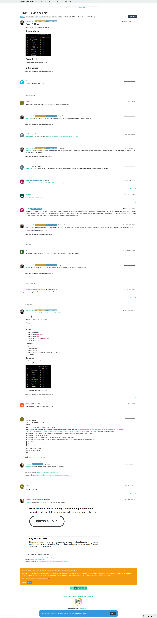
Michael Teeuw (85, 608)
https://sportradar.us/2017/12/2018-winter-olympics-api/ (62, 136)
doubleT (28, 180)
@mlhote (47, 464)
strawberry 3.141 (30, 21)
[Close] (135, 570)
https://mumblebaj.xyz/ (40, 474)
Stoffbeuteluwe (30, 289)
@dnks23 (62, 148)
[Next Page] (85, 588)
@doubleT (62, 225)
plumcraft (28, 81)
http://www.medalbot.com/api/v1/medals (42, 183)
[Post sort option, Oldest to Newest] (125, 16)
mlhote (27, 418)
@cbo (61, 265)
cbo (27, 250)
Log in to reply (132, 16)
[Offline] (23, 22)
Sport (23, 16)
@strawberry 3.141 (36, 134)
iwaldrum (28, 101)
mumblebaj (28, 464)
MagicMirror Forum (27, 2)
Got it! (113, 613)
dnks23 (27, 134)
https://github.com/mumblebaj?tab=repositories (47, 472)
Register (24, 582)
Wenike (28, 403)
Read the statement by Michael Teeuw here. (78, 8)
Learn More (90, 613)
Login (29, 582)
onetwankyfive (29, 194)
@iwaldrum (62, 116)
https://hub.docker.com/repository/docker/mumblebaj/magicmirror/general (53, 475)
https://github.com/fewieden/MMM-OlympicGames (48, 313)
